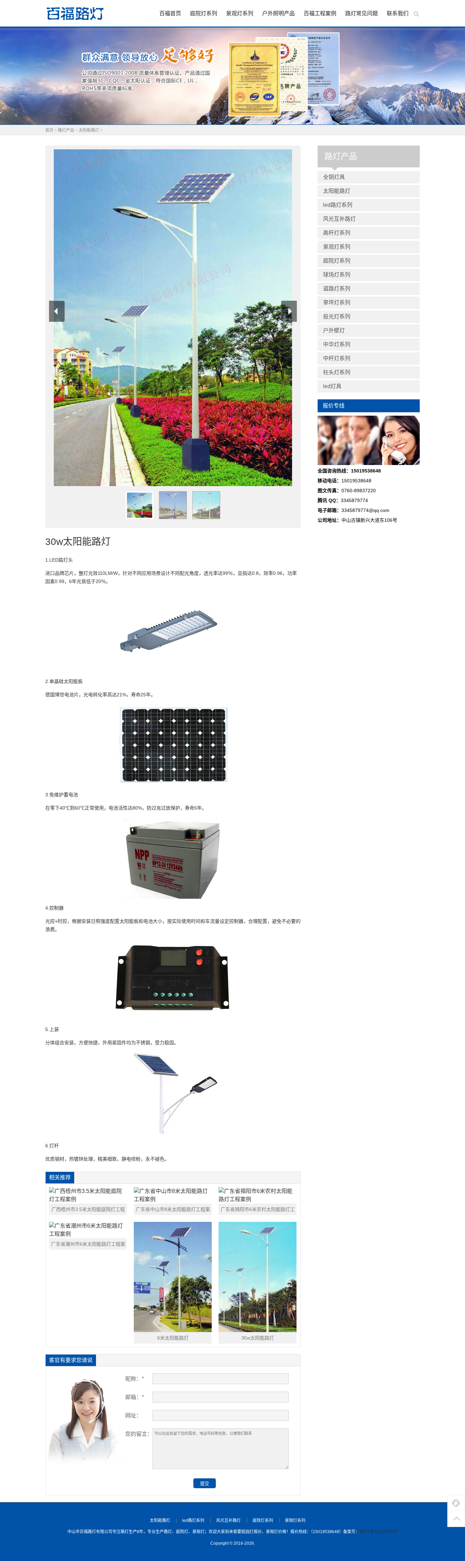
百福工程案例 (320, 13)
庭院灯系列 (203, 13)
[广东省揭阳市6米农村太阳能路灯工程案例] (257, 1195)
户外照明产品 (278, 13)
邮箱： (134, 1397)
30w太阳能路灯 (257, 1338)
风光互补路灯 (339, 219)
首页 (49, 130)
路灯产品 (66, 130)
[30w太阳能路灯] (257, 1277)
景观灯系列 (239, 13)
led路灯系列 (337, 205)
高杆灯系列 (336, 233)
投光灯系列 (336, 316)
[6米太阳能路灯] (173, 1277)
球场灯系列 (336, 275)
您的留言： (139, 1434)
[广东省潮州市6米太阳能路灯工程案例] (88, 1230)
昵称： (134, 1379)
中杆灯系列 (336, 358)
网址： (133, 1415)
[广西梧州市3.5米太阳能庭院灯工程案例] (88, 1195)
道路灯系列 (336, 289)
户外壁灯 (334, 330)
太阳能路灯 (89, 130)
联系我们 (397, 13)
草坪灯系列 (336, 302)
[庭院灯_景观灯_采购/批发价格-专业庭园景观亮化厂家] (75, 13)
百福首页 (170, 13)
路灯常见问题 (361, 13)
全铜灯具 (334, 177)
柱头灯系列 (336, 372)
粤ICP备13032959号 (378, 1531)
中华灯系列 (336, 344)
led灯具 (332, 386)
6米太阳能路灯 (173, 1338)
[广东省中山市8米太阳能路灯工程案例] (173, 1195)
